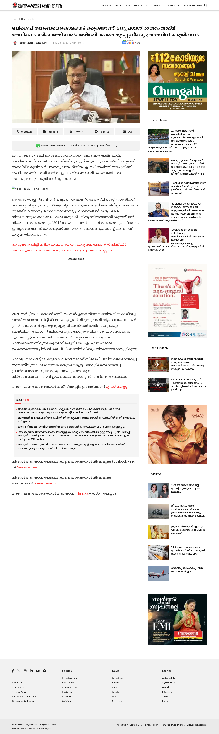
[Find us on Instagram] (25, 671)
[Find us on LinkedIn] (31, 671)
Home (15, 19)
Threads (82, 493)
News (104, 5)
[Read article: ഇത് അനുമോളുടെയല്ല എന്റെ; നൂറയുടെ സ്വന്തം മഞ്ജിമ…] (158, 490)
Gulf (136, 5)
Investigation (192, 5)
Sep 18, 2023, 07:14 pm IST (69, 42)
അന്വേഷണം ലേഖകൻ (33, 42)
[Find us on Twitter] (18, 671)
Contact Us (18, 687)
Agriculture (168, 682)
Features (67, 691)
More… (172, 5)
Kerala (115, 682)
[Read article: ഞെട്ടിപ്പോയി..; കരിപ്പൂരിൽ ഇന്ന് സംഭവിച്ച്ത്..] (158, 573)
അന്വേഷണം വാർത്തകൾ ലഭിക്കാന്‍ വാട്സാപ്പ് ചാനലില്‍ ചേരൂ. (79, 145)
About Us (17, 682)
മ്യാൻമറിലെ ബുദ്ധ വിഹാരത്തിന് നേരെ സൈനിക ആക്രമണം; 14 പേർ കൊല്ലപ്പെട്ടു (71, 426)
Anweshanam (27, 467)
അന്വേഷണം (45, 483)
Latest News (119, 678)
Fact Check (153, 5)
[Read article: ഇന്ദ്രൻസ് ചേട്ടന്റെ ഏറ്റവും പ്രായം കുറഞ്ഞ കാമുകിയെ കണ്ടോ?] (158, 532)
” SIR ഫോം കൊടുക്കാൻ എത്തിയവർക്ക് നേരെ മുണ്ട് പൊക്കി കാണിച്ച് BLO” (188, 550)
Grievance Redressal (23, 701)
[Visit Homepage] (37, 5)
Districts (120, 5)
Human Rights (69, 687)
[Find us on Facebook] (13, 671)
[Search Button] (205, 5)
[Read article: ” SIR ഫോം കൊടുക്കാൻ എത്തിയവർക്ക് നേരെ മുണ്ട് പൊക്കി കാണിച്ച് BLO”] (158, 552)
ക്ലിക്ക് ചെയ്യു (116, 386)
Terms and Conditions (24, 696)
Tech (165, 696)
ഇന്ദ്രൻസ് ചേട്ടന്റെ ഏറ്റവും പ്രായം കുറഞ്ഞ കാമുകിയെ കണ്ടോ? (188, 529)
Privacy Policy (19, 691)
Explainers (68, 696)
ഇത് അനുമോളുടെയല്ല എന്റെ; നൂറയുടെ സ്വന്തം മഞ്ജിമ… (185, 488)
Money (166, 701)
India (32, 19)
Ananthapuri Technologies (39, 728)
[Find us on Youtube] (38, 671)
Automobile (168, 678)
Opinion (66, 701)
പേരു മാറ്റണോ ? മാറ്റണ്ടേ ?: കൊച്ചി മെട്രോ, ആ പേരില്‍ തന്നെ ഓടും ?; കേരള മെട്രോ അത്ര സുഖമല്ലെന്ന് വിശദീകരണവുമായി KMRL (188, 167)
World (115, 691)
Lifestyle (167, 691)
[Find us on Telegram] (44, 671)
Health (166, 687)
